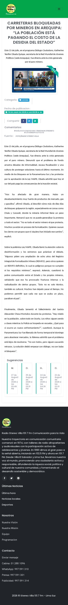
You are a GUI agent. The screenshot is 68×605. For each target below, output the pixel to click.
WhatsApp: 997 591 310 (15, 569)
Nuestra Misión (10, 528)
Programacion (9, 539)
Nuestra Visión (10, 522)
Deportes (7, 504)
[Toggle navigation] (59, 9)
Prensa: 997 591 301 (13, 574)
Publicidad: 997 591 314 (15, 580)
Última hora (8, 493)
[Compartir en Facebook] (23, 121)
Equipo (5, 534)
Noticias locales (11, 498)
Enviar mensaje (10, 557)
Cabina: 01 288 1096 (13, 563)
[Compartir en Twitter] (29, 121)
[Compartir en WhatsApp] (35, 121)
